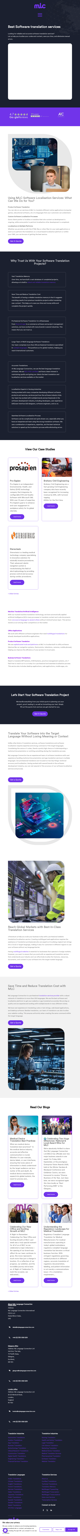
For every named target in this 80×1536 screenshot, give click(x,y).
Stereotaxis (15, 549)
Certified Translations (49, 1481)
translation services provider (49, 995)
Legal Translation (48, 1443)
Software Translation (49, 1459)
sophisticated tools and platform (25, 644)
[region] (40, 1528)
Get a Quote (15, 780)
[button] (5, 1530)
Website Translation (48, 1461)
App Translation (13, 1443)
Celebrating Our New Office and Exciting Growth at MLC (20, 1229)
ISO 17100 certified (31, 371)
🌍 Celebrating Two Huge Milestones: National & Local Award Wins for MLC (56, 1142)
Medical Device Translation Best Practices (23, 1140)
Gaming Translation (48, 1437)
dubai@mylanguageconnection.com (23, 1327)
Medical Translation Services (51, 1453)
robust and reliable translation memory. (41, 282)
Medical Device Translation (51, 1451)
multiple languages (20, 348)
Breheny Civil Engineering (56, 481)
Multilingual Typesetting (50, 1489)
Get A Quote (15, 241)
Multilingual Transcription (50, 1492)
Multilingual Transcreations (51, 1494)
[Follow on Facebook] (43, 1510)
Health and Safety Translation (52, 1440)
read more (17, 516)
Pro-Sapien (15, 481)
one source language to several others (26, 620)
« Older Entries (13, 593)
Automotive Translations (16, 1437)
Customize (45, 1529)
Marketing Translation (49, 1448)
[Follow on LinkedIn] (51, 1510)
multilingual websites (21, 951)
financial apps (21, 324)
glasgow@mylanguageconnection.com (24, 1370)
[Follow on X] (47, 1510)
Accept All (71, 1529)
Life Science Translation (50, 1445)
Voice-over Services (48, 1497)
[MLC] (22, 1490)
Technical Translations (49, 1484)
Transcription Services (49, 1500)
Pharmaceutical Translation (51, 1456)
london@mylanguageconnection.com (24, 1411)
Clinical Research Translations (18, 1451)
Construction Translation (16, 1453)
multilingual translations (56, 633)
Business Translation (15, 1445)
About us (45, 1479)
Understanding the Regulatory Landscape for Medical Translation (56, 1229)
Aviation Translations (15, 1440)
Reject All (59, 1529)
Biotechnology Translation (17, 1448)
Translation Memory (49, 1486)
